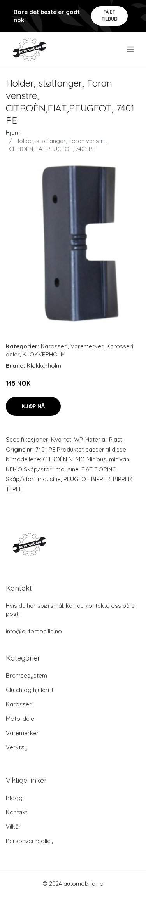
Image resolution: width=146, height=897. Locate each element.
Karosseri (54, 346)
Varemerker (87, 346)
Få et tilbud (110, 15)
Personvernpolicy (29, 841)
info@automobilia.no (34, 631)
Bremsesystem (26, 675)
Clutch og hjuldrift (29, 690)
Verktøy (17, 747)
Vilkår (13, 826)
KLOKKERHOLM (44, 354)
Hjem (13, 132)
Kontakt (16, 812)
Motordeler (21, 718)
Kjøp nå (33, 406)
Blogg (14, 797)
